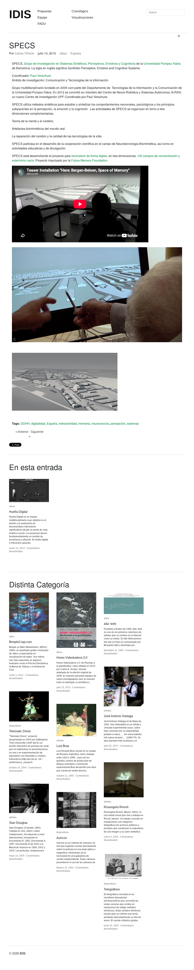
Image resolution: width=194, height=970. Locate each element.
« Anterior (22, 431)
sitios (63, 53)
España (75, 53)
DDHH (25, 423)
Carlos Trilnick (24, 53)
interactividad (68, 423)
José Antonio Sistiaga (118, 716)
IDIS (20, 14)
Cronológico (80, 11)
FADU (42, 23)
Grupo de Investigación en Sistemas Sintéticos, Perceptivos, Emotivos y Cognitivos (79, 63)
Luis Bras (62, 746)
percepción (117, 423)
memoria (84, 423)
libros (59, 652)
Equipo (42, 17)
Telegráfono (112, 889)
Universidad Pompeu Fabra (162, 63)
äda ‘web (110, 623)
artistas (107, 711)
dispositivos (15, 726)
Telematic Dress (20, 731)
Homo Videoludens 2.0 (71, 657)
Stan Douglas (18, 822)
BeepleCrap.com (20, 642)
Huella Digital (18, 511)
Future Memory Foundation (89, 160)
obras (12, 506)
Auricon (61, 837)
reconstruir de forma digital (89, 156)
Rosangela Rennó (116, 807)
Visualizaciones (82, 17)
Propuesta (44, 11)
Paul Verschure (40, 75)
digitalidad (38, 423)
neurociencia (100, 423)
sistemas (133, 423)
